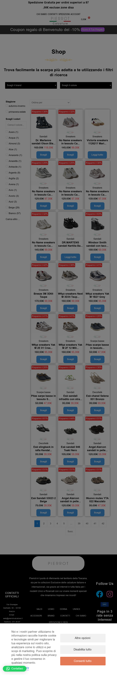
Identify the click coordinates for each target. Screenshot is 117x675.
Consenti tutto (82, 661)
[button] (14, 669)
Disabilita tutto (82, 649)
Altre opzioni (82, 638)
